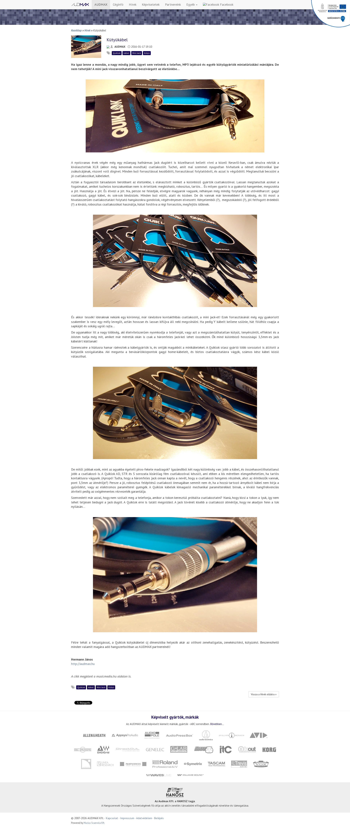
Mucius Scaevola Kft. (94, 822)
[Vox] (260, 763)
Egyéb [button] (191, 4)
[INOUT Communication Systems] (247, 749)
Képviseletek (151, 4)
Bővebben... (217, 724)
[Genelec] (155, 749)
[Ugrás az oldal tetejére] (343, 820)
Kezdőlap (76, 30)
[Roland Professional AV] (165, 763)
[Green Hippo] (204, 749)
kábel (126, 53)
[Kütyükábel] (86, 46)
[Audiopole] (152, 735)
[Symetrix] (192, 763)
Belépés (159, 818)
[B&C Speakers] (82, 749)
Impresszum (127, 818)
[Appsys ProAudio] (125, 735)
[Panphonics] (133, 763)
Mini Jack (136, 53)
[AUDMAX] (80, 4)
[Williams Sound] (190, 775)
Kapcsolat (112, 818)
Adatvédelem (144, 818)
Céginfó (118, 4)
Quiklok (116, 53)
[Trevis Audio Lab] (239, 763)
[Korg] (269, 749)
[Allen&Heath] (94, 735)
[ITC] (226, 749)
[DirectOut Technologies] (128, 749)
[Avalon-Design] (231, 735)
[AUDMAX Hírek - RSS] (108, 46)
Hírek (132, 4)
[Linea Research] (105, 763)
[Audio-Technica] (206, 735)
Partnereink (173, 4)
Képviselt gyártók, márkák (175, 717)
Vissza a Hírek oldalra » (264, 694)
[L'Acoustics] (86, 763)
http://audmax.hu (83, 664)
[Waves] (159, 775)
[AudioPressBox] (179, 735)
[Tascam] (216, 763)
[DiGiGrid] (103, 749)
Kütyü (147, 53)
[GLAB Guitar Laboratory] (179, 749)
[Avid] (259, 735)
